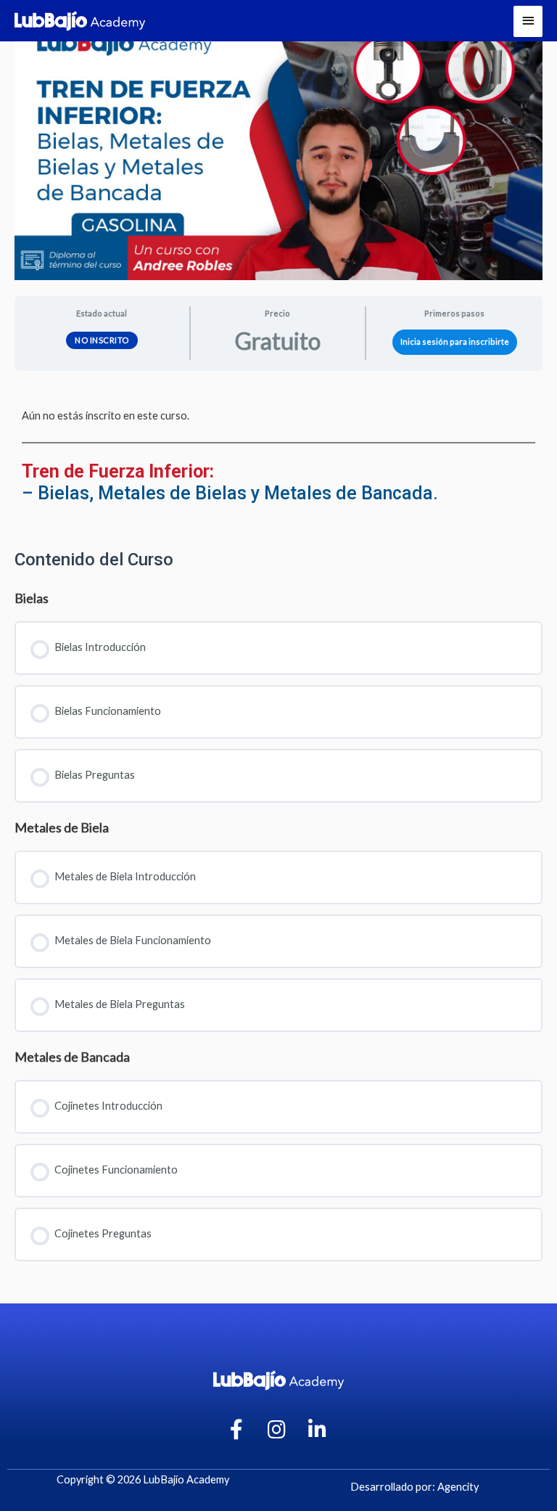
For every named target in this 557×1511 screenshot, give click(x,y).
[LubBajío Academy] (80, 21)
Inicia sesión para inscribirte (454, 341)
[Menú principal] (527, 21)
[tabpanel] (278, 455)
